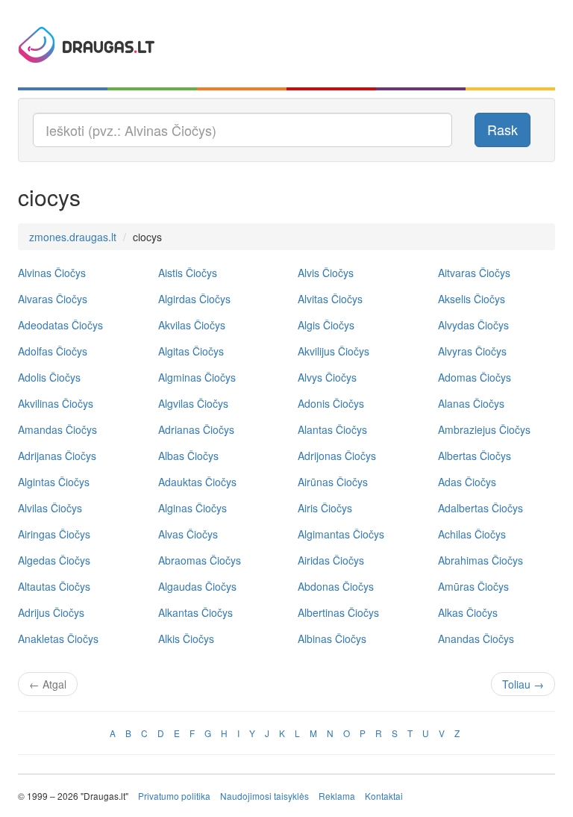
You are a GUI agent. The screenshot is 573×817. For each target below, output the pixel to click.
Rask (502, 129)
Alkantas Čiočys (195, 612)
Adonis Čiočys (331, 403)
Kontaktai (384, 795)
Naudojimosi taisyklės (264, 795)
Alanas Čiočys (471, 403)
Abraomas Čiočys (199, 560)
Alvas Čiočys (188, 533)
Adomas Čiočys (474, 377)
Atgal (47, 684)
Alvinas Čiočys (52, 272)
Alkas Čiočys (468, 612)
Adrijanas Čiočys (57, 455)
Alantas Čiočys (332, 429)
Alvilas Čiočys (50, 507)
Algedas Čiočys (54, 560)
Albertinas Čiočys (338, 612)
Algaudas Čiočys (197, 586)
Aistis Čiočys (187, 272)
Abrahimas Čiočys (480, 560)
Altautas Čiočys (54, 586)
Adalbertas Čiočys (480, 507)
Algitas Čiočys (191, 351)
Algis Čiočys (326, 324)
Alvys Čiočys (327, 377)
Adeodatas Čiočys (60, 324)
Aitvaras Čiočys (474, 272)
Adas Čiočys (467, 481)
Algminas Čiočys (197, 377)
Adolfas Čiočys (52, 351)
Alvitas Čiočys (330, 298)
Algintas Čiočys (54, 481)
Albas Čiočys (188, 455)
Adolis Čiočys (49, 377)
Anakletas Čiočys (58, 638)
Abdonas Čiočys (336, 586)
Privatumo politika (174, 795)
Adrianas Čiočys (196, 429)
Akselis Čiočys (471, 298)
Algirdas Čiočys (194, 298)
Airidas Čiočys (331, 560)
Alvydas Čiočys (473, 324)
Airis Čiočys (325, 507)
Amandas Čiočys (57, 429)
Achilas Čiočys (472, 533)
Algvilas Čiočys (193, 403)
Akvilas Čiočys (191, 324)
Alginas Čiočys (192, 507)
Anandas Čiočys (476, 638)
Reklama (337, 795)
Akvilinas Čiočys (55, 403)
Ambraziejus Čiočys (484, 429)
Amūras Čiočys (473, 586)
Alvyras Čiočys (472, 351)
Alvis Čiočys (326, 272)
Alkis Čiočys (186, 638)
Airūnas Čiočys (333, 481)
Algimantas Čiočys (341, 533)
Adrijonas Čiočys (337, 455)
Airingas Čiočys (54, 533)
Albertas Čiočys (474, 455)
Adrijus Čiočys (51, 612)
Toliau (523, 684)
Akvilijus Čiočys (333, 351)
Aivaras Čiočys (52, 298)
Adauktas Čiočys (197, 481)
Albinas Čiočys (332, 638)
